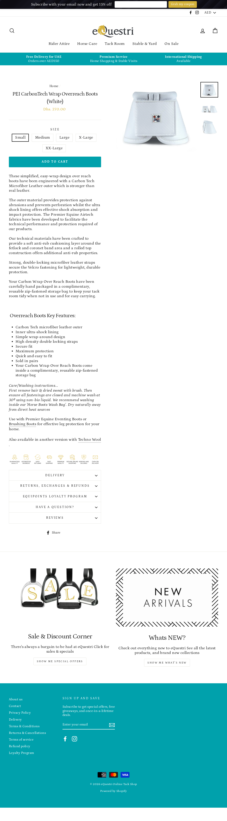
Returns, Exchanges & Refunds (55, 486)
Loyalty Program (21, 753)
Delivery (55, 475)
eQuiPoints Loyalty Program (55, 496)
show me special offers (60, 661)
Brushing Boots (22, 424)
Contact (15, 706)
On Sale (171, 44)
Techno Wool (89, 439)
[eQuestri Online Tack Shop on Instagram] (74, 738)
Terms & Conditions (24, 726)
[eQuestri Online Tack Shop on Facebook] (65, 738)
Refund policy (19, 746)
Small (20, 137)
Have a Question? (55, 507)
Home (54, 86)
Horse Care (87, 44)
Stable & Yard (144, 44)
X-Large (86, 137)
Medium (42, 137)
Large (64, 137)
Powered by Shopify (113, 791)
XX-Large (54, 148)
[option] (44, 59)
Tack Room (115, 44)
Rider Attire (59, 44)
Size (55, 129)
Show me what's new (166, 662)
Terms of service (21, 739)
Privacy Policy (20, 713)
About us (16, 699)
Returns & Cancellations (27, 733)
